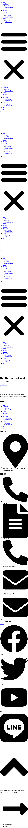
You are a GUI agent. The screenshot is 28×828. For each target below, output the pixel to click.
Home (4, 2)
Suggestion (7, 20)
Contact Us (5, 18)
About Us (7, 5)
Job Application (8, 22)
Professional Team (9, 7)
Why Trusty (5, 12)
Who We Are (5, 4)
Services (4, 9)
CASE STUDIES (8, 15)
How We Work (5, 14)
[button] (14, 55)
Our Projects (5, 10)
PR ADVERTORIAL (9, 17)
